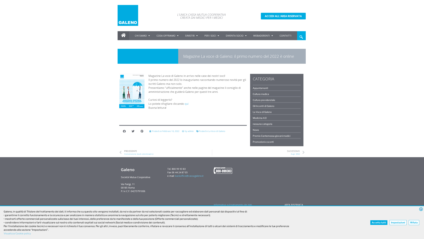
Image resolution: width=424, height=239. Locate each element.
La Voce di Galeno (216, 131)
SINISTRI (190, 35)
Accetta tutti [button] (379, 222)
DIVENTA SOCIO (234, 35)
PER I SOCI (210, 35)
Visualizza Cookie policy (17, 233)
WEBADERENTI (261, 35)
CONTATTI (285, 35)
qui (186, 104)
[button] (124, 131)
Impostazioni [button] (398, 222)
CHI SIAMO (141, 35)
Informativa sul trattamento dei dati (233, 204)
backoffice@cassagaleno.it (189, 175)
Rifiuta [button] (414, 222)
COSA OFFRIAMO (166, 35)
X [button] (421, 209)
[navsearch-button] (301, 35)
